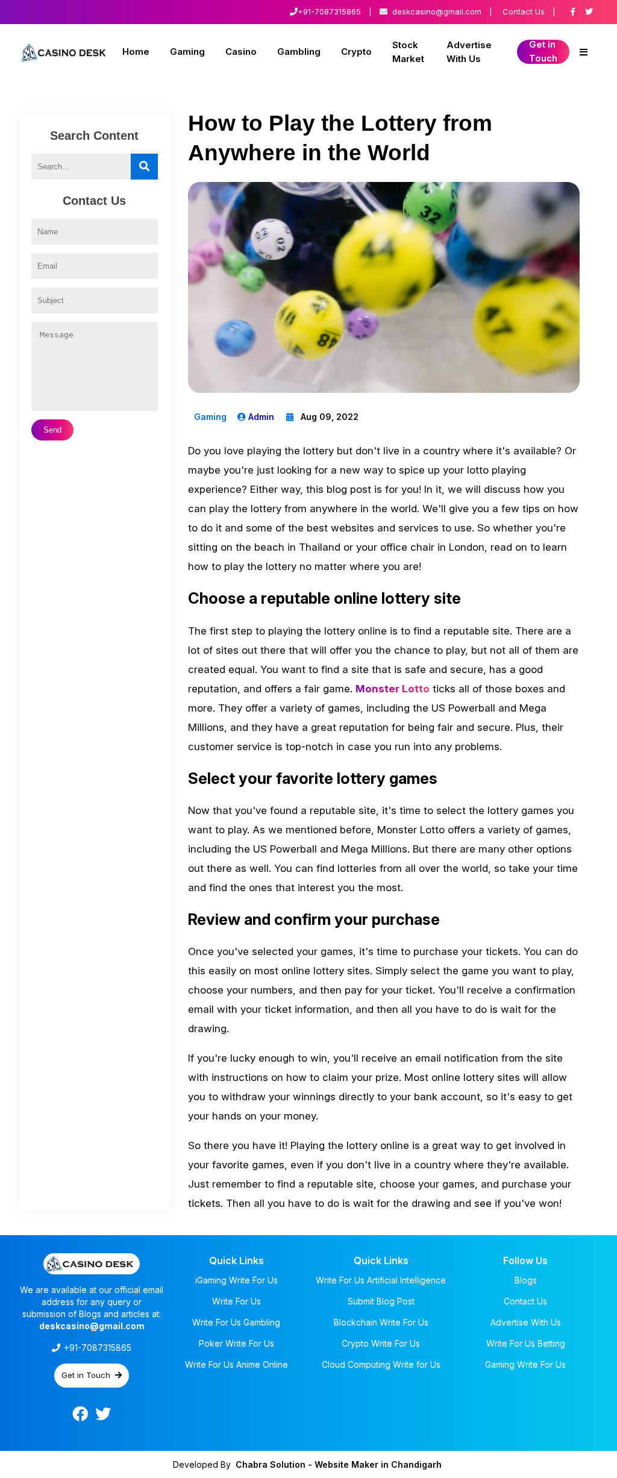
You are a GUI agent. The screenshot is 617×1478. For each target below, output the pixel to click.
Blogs (526, 1280)
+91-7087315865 (329, 11)
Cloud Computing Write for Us (381, 1364)
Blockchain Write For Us (381, 1322)
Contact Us (524, 11)
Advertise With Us (469, 51)
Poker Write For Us (236, 1343)
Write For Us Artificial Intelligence (381, 1280)
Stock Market (408, 51)
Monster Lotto (392, 689)
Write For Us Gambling (236, 1322)
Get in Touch (543, 52)
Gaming (187, 51)
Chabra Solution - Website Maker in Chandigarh (339, 1464)
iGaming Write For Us (236, 1280)
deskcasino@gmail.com (436, 11)
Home (135, 51)
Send (52, 429)
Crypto (356, 51)
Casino (241, 51)
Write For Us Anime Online (236, 1364)
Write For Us (236, 1301)
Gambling (299, 51)
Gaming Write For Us (525, 1364)
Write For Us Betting (525, 1343)
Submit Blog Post (381, 1301)
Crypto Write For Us (381, 1343)
